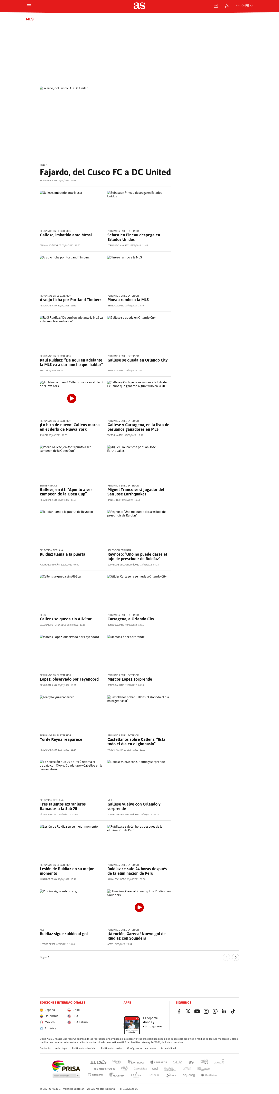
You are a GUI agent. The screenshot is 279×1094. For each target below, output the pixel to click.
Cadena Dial (155, 1068)
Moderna (117, 1075)
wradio (125, 1068)
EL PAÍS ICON (154, 1075)
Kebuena (203, 1068)
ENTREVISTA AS (48, 485)
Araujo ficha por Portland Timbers (71, 299)
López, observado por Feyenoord (69, 679)
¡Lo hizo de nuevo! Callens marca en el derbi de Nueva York (70, 427)
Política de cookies (111, 1048)
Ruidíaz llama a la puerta (62, 554)
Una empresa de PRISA (66, 1066)
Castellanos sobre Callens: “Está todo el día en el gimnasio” (136, 741)
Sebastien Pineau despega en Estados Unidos (133, 237)
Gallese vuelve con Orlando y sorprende (134, 806)
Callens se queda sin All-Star (66, 619)
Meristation (209, 1075)
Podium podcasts (136, 1075)
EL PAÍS (98, 1061)
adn (204, 1061)
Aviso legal (61, 1048)
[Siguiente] (235, 957)
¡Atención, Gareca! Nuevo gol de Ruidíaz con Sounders (136, 936)
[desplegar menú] (29, 6)
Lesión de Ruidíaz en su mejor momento (67, 871)
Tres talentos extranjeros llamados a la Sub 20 (63, 806)
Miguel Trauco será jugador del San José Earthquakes (135, 491)
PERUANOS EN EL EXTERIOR (55, 295)
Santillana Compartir (158, 1061)
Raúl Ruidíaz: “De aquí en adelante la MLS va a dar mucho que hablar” (71, 362)
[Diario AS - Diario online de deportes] (139, 5)
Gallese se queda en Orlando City (137, 360)
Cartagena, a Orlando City (130, 619)
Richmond (95, 1074)
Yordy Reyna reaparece (61, 739)
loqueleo (188, 1075)
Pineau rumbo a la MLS (128, 299)
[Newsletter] (215, 5)
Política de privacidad (84, 1048)
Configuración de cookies (141, 1048)
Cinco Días (140, 1068)
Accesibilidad (168, 1048)
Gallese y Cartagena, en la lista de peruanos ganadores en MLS (138, 427)
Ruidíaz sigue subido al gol (64, 933)
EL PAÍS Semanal (170, 1068)
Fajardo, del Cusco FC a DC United (105, 172)
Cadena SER (177, 1061)
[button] (66, 1076)
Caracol (218, 1061)
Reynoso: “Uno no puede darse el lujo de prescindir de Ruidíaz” (137, 556)
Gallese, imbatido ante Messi (66, 235)
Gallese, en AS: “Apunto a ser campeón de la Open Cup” (66, 491)
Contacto (45, 1048)
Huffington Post (104, 1068)
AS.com (191, 1061)
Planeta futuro (187, 1068)
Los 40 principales (116, 1061)
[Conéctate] (227, 5)
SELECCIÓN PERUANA (52, 550)
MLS (29, 19)
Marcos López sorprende (129, 679)
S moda (171, 1075)
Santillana (135, 1061)
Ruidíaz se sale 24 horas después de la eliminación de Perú (137, 871)
